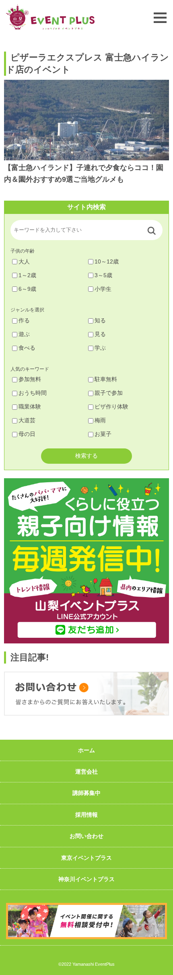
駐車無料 (106, 379)
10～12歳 (107, 261)
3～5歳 (103, 275)
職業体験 (30, 406)
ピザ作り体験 (111, 406)
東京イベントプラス (86, 858)
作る (24, 320)
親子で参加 (109, 393)
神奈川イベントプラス (86, 879)
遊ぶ (24, 334)
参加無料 (30, 379)
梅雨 (100, 420)
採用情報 (86, 814)
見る (100, 334)
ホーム (86, 750)
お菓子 (103, 434)
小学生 (103, 289)
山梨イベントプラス (50, 16)
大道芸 (27, 420)
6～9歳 (27, 289)
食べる (27, 347)
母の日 (27, 434)
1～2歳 (27, 275)
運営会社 (86, 771)
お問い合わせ (86, 836)
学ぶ (100, 347)
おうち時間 (33, 393)
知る (100, 320)
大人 (24, 261)
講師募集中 (86, 793)
